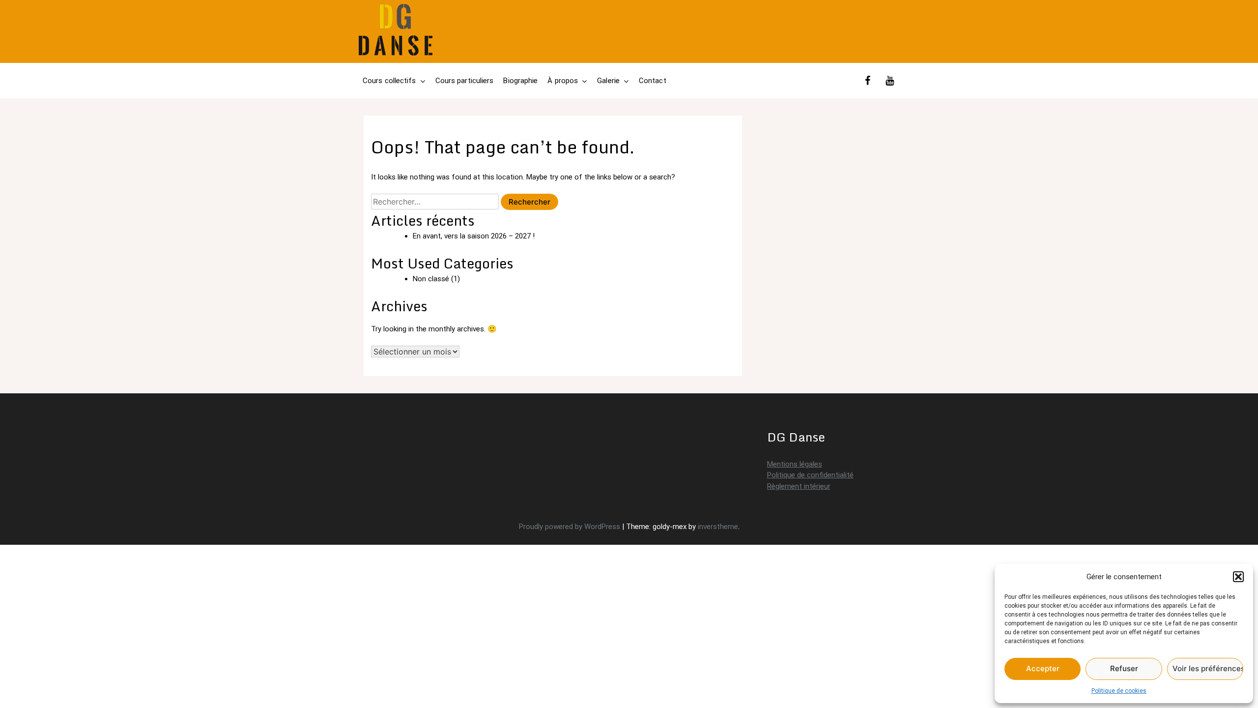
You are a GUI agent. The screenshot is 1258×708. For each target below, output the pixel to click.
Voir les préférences (1207, 668)
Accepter (1042, 668)
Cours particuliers (464, 80)
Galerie (608, 80)
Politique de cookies (1118, 690)
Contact (652, 80)
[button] (1238, 577)
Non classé (431, 278)
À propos (562, 80)
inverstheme (718, 526)
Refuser (1124, 668)
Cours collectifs (389, 80)
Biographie (520, 80)
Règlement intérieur (798, 486)
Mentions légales (794, 464)
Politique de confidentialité (810, 475)
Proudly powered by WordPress (570, 526)
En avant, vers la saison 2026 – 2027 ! (474, 236)
